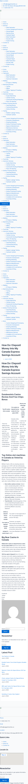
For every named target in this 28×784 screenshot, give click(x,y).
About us (5, 23)
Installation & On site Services (14, 130)
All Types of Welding (11, 82)
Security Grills (9, 39)
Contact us (6, 42)
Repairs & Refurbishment (12, 126)
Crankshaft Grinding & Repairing (14, 99)
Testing (5, 111)
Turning (8, 86)
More (4, 116)
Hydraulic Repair (10, 35)
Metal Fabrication (10, 37)
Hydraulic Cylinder (11, 114)
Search (3, 629)
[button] (14, 593)
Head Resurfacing (11, 105)
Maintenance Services (12, 128)
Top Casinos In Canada (8, 656)
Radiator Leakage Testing (13, 113)
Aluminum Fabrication (12, 79)
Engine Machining (11, 96)
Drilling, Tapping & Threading (13, 90)
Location (2, 730)
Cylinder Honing (10, 97)
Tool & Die (5, 92)
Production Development (12, 120)
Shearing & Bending (11, 122)
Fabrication (6, 73)
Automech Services (8, 94)
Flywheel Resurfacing (11, 107)
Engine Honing (10, 40)
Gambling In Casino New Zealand (10, 694)
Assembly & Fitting (11, 131)
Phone (1, 718)
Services (5, 25)
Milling (8, 88)
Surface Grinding (10, 109)
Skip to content (4, 1)
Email (1, 724)
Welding (5, 80)
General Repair (10, 31)
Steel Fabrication (10, 27)
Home (4, 22)
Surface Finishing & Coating (13, 124)
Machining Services (8, 84)
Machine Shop (10, 33)
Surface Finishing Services (10, 103)
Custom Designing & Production (14, 29)
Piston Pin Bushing (11, 101)
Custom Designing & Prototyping (15, 118)
